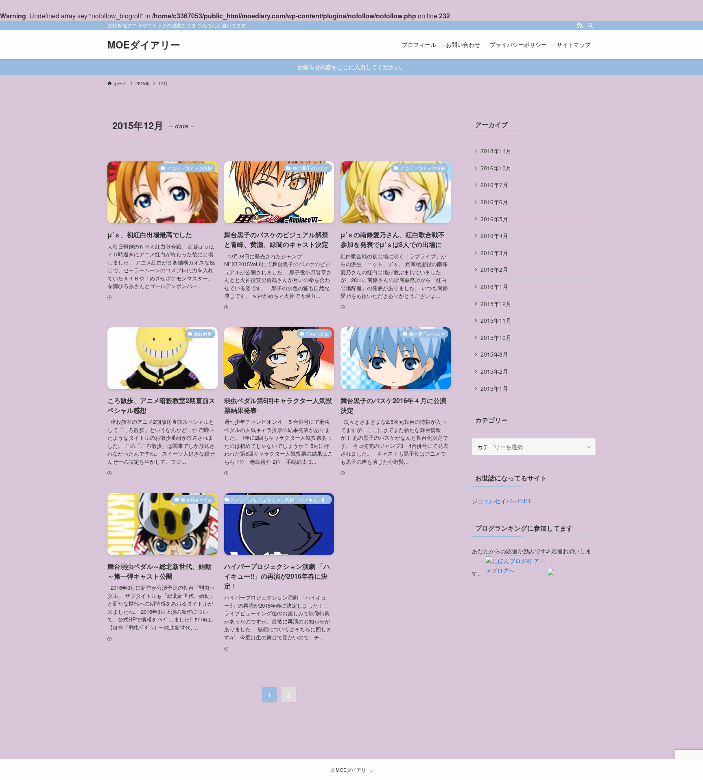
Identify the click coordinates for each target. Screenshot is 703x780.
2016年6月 (494, 202)
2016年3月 (494, 253)
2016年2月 (494, 269)
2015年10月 (495, 337)
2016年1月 (494, 286)
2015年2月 (494, 371)
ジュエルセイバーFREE (502, 501)
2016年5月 (494, 219)
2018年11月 (495, 151)
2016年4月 (494, 235)
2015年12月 (495, 304)
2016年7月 (494, 185)
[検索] (590, 25)
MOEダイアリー (143, 44)
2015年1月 (494, 388)
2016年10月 (495, 168)
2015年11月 (495, 320)
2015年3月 (494, 354)
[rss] (579, 25)
